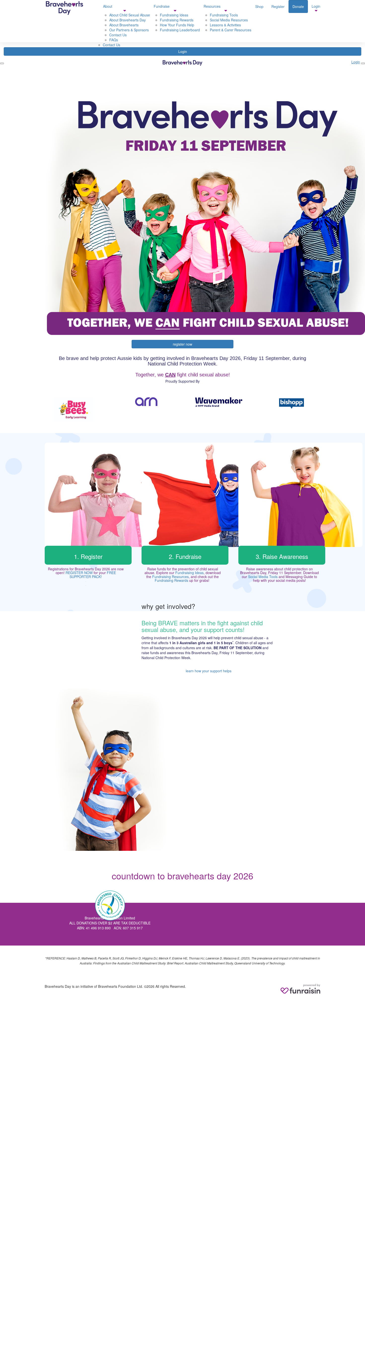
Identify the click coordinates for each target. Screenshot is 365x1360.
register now (182, 344)
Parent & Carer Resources (230, 29)
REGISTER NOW (79, 572)
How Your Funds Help (177, 24)
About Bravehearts (124, 24)
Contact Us (111, 44)
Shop (259, 6)
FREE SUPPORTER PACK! (93, 574)
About (107, 6)
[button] (73, 409)
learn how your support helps (208, 670)
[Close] (363, 63)
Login (182, 51)
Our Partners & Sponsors (129, 29)
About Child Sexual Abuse (129, 14)
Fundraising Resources (170, 576)
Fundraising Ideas (189, 572)
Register (278, 6)
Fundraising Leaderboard (180, 29)
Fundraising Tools (224, 14)
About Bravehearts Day (127, 19)
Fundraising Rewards (176, 19)
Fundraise (162, 6)
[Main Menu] (2, 63)
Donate (298, 6)
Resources (212, 6)
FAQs (113, 39)
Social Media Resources (229, 19)
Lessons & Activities (225, 24)
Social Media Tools (263, 576)
